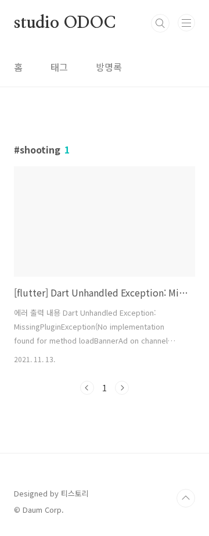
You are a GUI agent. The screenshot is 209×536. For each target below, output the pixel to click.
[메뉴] (186, 22)
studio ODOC (65, 23)
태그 (59, 67)
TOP (185, 498)
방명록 (109, 67)
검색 (160, 23)
